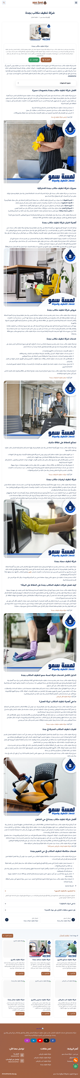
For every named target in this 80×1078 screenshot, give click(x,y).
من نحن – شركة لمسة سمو (70, 1054)
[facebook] (53, 1040)
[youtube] (40, 1040)
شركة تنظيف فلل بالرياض (63, 696)
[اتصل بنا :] (75, 1060)
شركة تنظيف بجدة (45, 1064)
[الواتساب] (75, 1066)
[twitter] (46, 1040)
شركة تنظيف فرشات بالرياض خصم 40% (59, 846)
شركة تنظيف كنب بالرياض (43, 1061)
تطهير (30, 572)
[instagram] (27, 1040)
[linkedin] (33, 1040)
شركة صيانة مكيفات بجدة (58, 610)
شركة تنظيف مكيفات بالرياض (42, 1057)
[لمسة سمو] (39, 3)
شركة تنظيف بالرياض (45, 1054)
